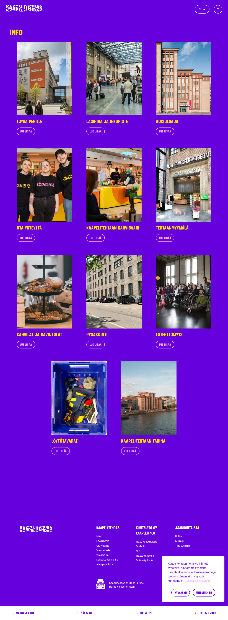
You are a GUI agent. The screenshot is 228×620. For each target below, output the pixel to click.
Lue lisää (26, 131)
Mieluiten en (204, 592)
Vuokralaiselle (103, 550)
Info (98, 536)
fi (200, 9)
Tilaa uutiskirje (182, 545)
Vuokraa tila (102, 555)
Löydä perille (102, 541)
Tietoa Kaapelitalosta (146, 541)
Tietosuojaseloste (145, 555)
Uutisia (178, 536)
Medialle (179, 541)
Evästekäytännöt (144, 560)
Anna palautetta (104, 564)
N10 (138, 551)
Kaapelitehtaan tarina (107, 559)
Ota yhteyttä (102, 545)
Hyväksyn (181, 592)
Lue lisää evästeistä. (198, 580)
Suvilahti (140, 546)
